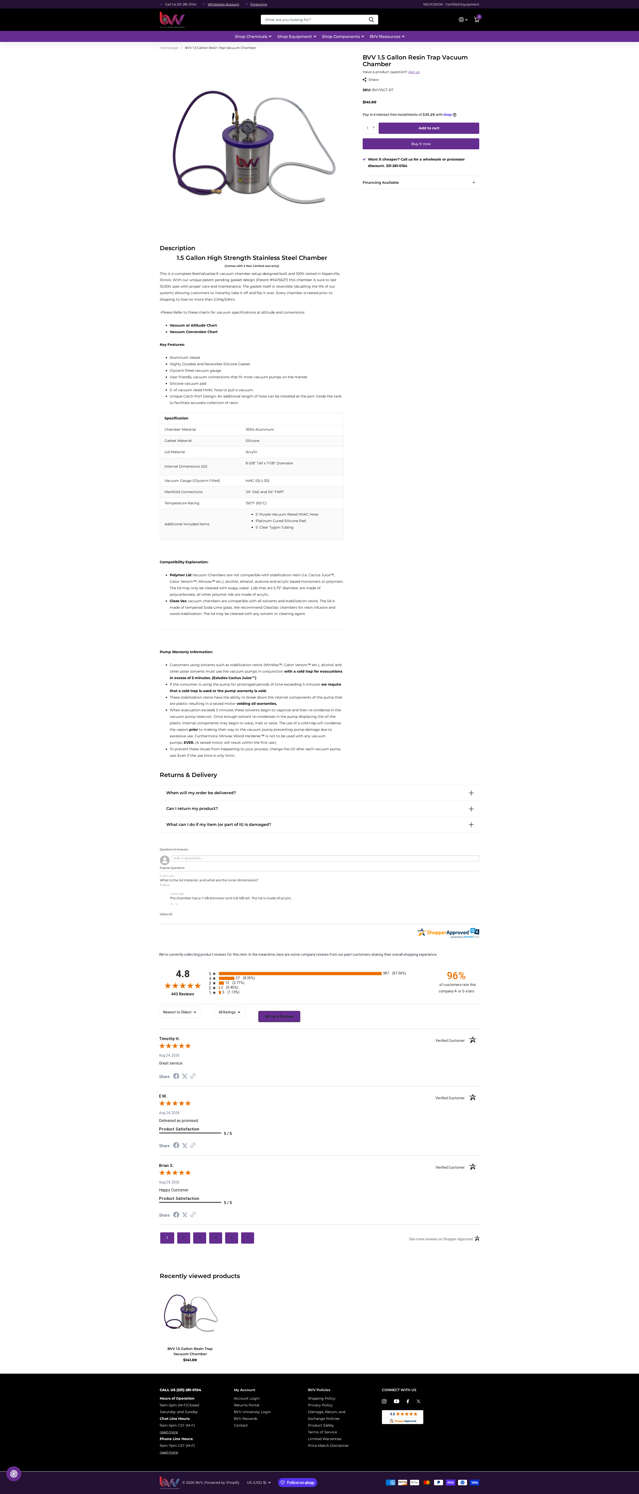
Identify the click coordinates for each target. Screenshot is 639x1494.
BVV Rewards (245, 1418)
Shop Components (341, 36)
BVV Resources (385, 36)
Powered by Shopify (221, 1482)
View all (166, 914)
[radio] (319, 973)
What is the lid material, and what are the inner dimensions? (209, 880)
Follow (165, 885)
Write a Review (279, 1016)
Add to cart (429, 128)
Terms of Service (322, 1432)
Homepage (169, 48)
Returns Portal (246, 1405)
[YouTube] (396, 1401)
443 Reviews (188, 994)
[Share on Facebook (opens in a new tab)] (176, 1077)
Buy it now (421, 144)
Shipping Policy (321, 1398)
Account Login (247, 1398)
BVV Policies (319, 1390)
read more (169, 1432)
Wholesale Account (223, 4)
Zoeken (371, 19)
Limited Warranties (324, 1439)
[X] (418, 1401)
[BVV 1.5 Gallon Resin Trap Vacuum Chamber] (190, 1312)
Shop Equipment (294, 36)
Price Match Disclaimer (328, 1445)
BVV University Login (252, 1412)
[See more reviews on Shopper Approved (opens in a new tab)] (193, 1077)
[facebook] (408, 1401)
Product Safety (321, 1425)
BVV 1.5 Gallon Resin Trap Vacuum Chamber (190, 1351)
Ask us (414, 72)
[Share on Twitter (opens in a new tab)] (185, 1076)
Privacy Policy (320, 1405)
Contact (241, 1425)
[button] (374, 124)
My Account (244, 1390)
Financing (258, 4)
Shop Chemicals (251, 36)
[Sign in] (463, 19)
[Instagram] (384, 1401)
